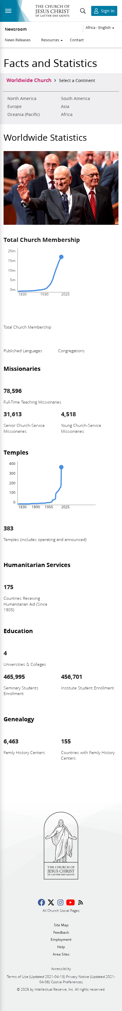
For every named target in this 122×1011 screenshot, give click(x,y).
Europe (14, 106)
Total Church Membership (42, 239)
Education (18, 631)
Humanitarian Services (37, 565)
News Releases (17, 39)
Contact (77, 39)
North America (21, 98)
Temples (16, 452)
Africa (67, 114)
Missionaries (22, 368)
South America (75, 98)
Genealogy (19, 719)
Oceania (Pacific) (23, 114)
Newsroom (16, 29)
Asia (65, 106)
